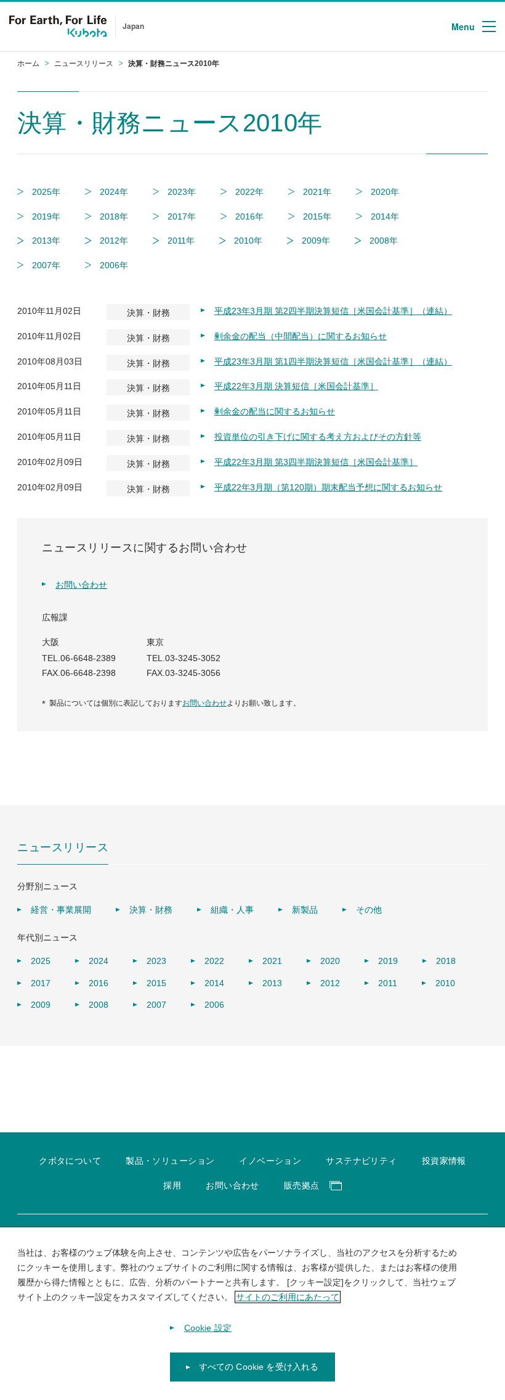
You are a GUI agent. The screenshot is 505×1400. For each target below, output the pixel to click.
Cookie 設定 (208, 1328)
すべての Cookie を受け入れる (259, 1367)
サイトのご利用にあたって (287, 1297)
